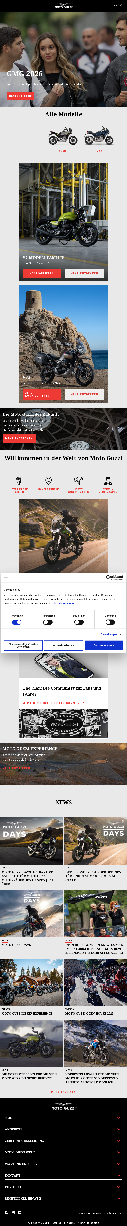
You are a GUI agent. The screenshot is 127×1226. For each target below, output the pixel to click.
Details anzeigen (63, 602)
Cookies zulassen (104, 645)
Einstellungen (109, 634)
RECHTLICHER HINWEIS (23, 1198)
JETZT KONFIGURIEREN (37, 394)
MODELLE (12, 1118)
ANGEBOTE (13, 1129)
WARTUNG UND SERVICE (23, 1164)
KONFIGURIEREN (42, 273)
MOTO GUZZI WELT (20, 1152)
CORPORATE (14, 1187)
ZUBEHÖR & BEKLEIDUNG (24, 1141)
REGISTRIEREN (20, 95)
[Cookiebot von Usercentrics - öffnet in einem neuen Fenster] (108, 577)
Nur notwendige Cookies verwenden (23, 645)
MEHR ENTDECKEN (84, 273)
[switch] (48, 622)
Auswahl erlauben (63, 645)
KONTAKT (12, 1175)
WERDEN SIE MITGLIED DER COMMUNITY (54, 703)
